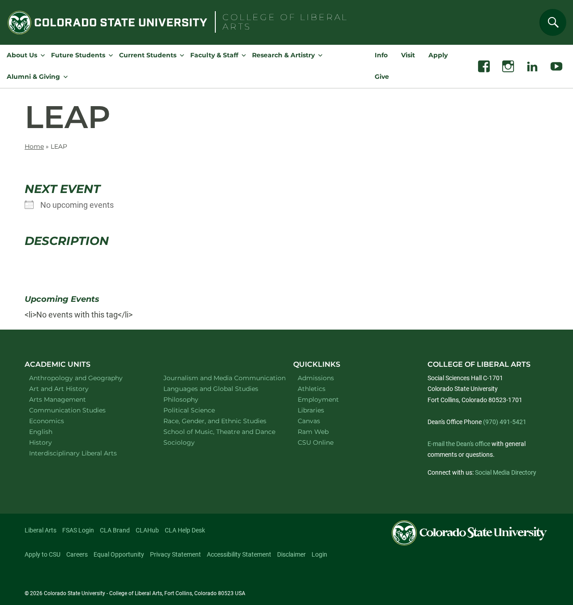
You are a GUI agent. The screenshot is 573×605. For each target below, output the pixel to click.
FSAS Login (78, 530)
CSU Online (316, 442)
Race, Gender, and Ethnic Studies (219, 420)
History (52, 442)
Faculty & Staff (214, 55)
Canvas (309, 421)
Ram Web (313, 432)
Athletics (311, 389)
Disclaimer (291, 554)
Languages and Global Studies (219, 388)
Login (319, 554)
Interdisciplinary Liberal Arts (85, 453)
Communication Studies (79, 410)
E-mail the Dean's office (459, 443)
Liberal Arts (40, 530)
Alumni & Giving (33, 77)
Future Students (78, 55)
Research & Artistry (283, 55)
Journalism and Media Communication (219, 377)
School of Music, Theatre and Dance (219, 431)
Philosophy (192, 399)
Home (34, 146)
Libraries (311, 410)
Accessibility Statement (239, 554)
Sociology (190, 442)
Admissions (316, 378)
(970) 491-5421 (504, 421)
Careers (77, 554)
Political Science (201, 410)
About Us (22, 55)
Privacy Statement (175, 554)
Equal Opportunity (119, 554)
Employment (318, 399)
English (52, 431)
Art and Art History (70, 388)
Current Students (147, 55)
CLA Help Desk (185, 530)
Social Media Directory (505, 472)
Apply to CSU (42, 554)
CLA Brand (115, 530)
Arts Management (69, 399)
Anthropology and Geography (85, 377)
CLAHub (147, 530)
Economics (58, 420)
